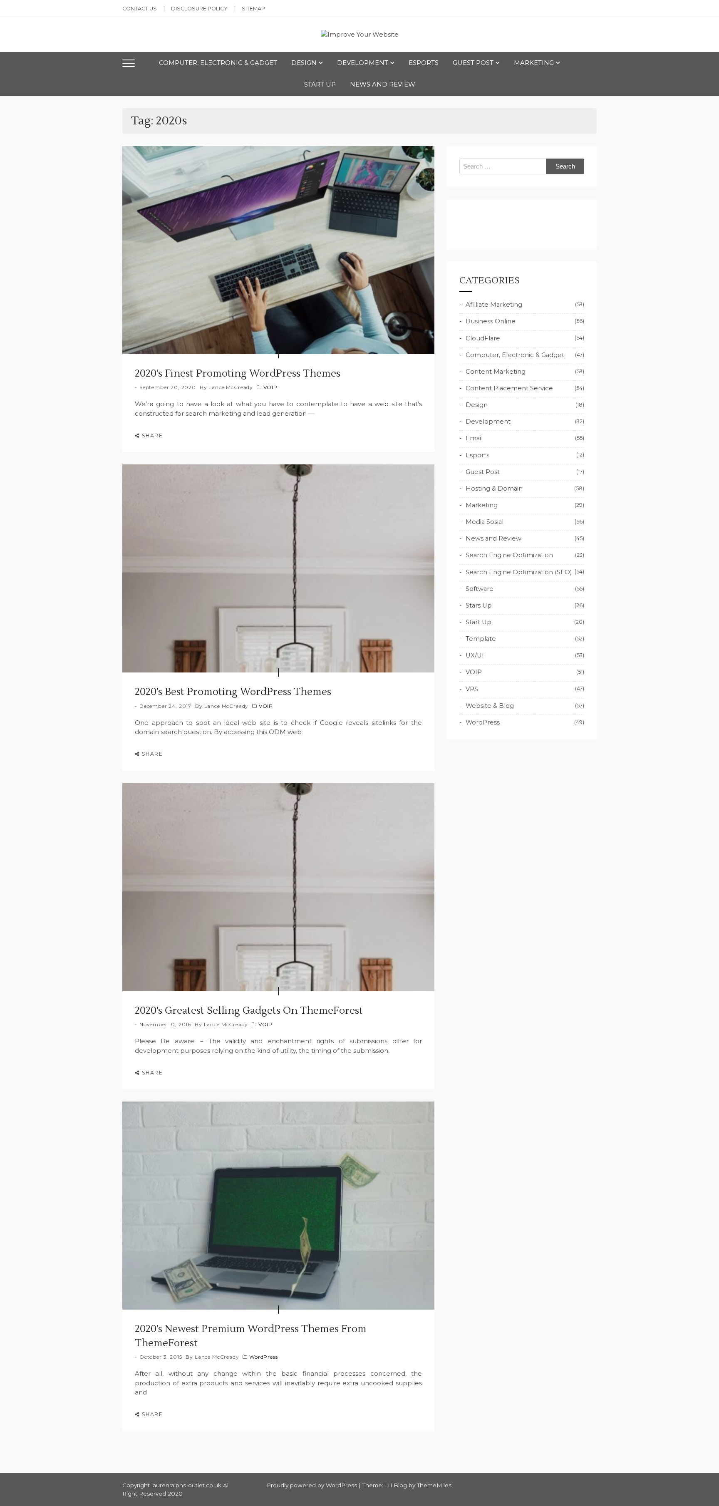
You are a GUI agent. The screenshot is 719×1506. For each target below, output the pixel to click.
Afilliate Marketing (494, 304)
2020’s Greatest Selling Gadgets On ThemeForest (249, 1010)
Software (479, 589)
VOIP (270, 387)
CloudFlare (483, 338)
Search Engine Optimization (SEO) (519, 572)
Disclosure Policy (199, 8)
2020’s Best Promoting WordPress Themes (233, 691)
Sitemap (253, 8)
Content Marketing (496, 371)
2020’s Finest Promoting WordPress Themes (237, 373)
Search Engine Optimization (509, 555)
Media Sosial (484, 522)
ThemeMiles (434, 1485)
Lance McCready (230, 387)
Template (481, 639)
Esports (424, 63)
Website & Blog (490, 706)
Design (304, 63)
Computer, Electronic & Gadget (218, 63)
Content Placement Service (509, 388)
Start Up (320, 84)
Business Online (491, 321)
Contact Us (139, 8)
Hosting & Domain (494, 488)
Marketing (534, 63)
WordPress (263, 1357)
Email (474, 438)
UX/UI (475, 655)
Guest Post (473, 63)
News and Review (382, 84)
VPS (472, 689)
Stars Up (479, 605)
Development (362, 63)
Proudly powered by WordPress (313, 1485)
